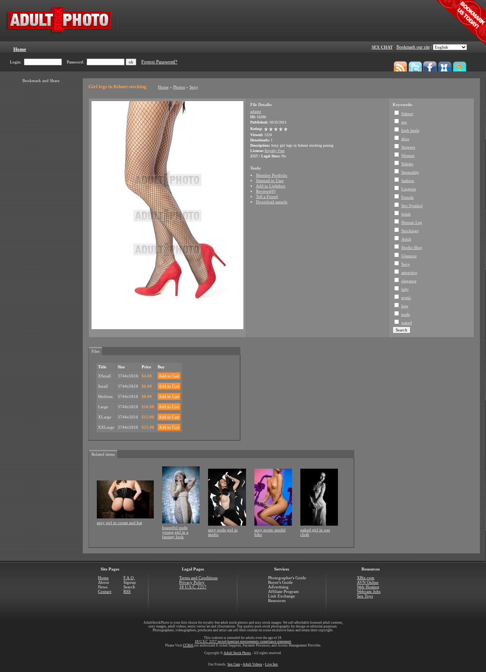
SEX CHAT (382, 47)
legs (404, 306)
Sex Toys (365, 596)
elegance (409, 281)
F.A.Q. (129, 577)
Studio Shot (411, 247)
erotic (406, 297)
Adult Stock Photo (237, 653)
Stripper (408, 147)
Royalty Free (274, 151)
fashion (407, 180)
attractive (409, 272)
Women (408, 155)
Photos (179, 87)
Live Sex (271, 664)
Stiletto (407, 164)
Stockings (409, 230)
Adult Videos (252, 664)
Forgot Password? (159, 62)
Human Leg (411, 222)
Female (407, 197)
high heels (410, 130)
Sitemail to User (270, 180)
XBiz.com (365, 577)
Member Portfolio (271, 175)
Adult (406, 239)
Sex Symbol (412, 205)
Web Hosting (368, 587)
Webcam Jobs (368, 591)
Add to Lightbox (271, 186)
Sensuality (410, 172)
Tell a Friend (267, 196)
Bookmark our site (413, 47)
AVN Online (368, 582)
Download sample (271, 202)
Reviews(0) (266, 191)
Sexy (193, 87)
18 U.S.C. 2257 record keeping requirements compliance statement (243, 641)
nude (405, 314)
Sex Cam (233, 664)
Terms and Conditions (198, 577)
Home (163, 87)
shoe (405, 138)
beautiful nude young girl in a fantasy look (175, 532)
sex (404, 122)
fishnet (407, 113)
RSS (127, 591)
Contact (104, 591)
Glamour (409, 256)
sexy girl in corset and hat (119, 522)
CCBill (188, 645)
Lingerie (408, 189)
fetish (406, 214)
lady (405, 289)
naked (406, 322)
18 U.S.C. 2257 (193, 587)
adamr (255, 111)
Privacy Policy (192, 582)
